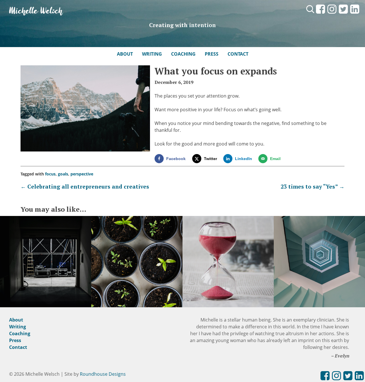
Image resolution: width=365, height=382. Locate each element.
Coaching (183, 54)
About (125, 54)
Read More (45, 268)
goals (63, 174)
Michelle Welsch (36, 11)
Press (211, 54)
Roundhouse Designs (103, 374)
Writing (152, 54)
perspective (81, 174)
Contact (238, 54)
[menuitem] (320, 14)
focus (50, 174)
